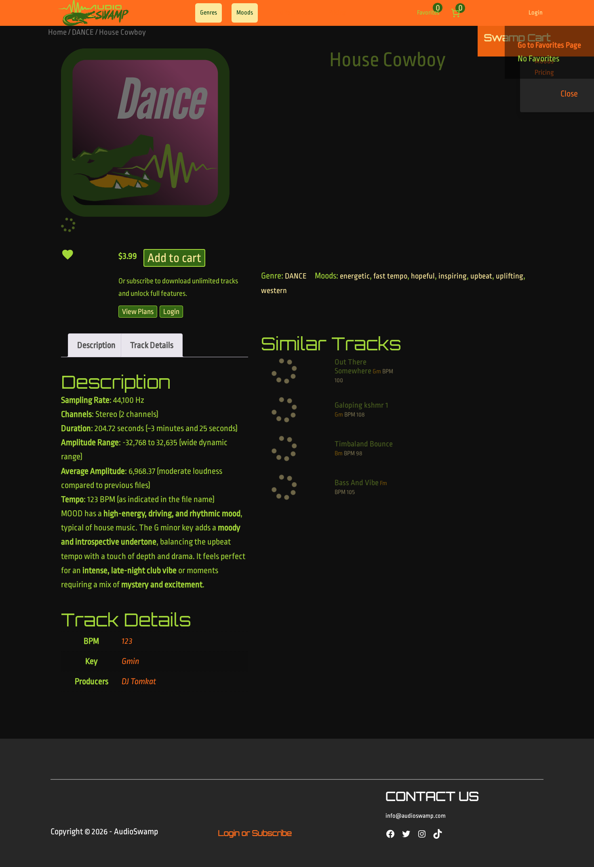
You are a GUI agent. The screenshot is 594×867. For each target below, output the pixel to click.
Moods (244, 12)
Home (57, 32)
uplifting (509, 276)
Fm (383, 483)
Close (569, 93)
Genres (208, 12)
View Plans (138, 312)
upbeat (481, 276)
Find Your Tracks (292, 12)
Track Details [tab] (151, 345)
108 (360, 414)
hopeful (423, 276)
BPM (387, 371)
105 (351, 492)
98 (359, 453)
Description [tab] (96, 345)
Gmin (130, 661)
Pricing (337, 12)
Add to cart (174, 258)
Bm (339, 453)
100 (339, 380)
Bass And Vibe (357, 482)
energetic (355, 276)
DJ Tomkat (139, 681)
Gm (377, 371)
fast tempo (390, 276)
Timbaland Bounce (364, 444)
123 (127, 641)
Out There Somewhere (353, 366)
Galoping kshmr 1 (361, 405)
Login (536, 12)
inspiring (452, 276)
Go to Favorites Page (549, 45)
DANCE (83, 32)
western (274, 290)
